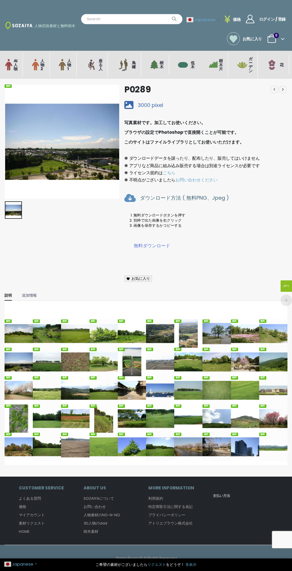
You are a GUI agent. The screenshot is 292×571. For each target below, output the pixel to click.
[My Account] (250, 19)
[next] (283, 90)
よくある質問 (30, 498)
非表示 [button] (190, 564)
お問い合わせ (95, 506)
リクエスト (156, 564)
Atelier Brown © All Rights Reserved (146, 558)
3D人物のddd (95, 523)
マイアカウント (32, 515)
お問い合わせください (196, 180)
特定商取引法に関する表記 (170, 506)
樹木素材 (91, 531)
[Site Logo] (19, 25)
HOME (24, 531)
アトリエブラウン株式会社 (170, 523)
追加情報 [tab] (29, 295)
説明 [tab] (8, 295)
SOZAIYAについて (99, 498)
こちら (169, 173)
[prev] (274, 90)
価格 (22, 506)
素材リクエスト (32, 523)
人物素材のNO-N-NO (102, 515)
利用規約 (155, 498)
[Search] (174, 19)
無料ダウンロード (152, 245)
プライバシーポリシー (166, 515)
